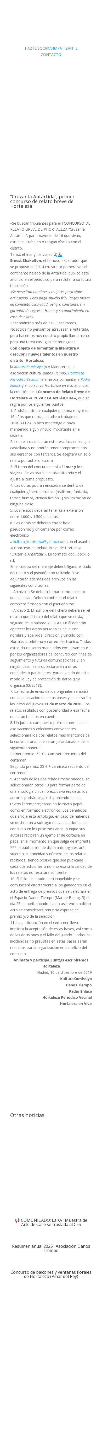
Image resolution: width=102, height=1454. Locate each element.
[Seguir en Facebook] (56, 1427)
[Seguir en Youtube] (87, 1427)
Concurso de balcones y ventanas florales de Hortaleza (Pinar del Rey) (51, 1274)
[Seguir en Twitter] (67, 1427)
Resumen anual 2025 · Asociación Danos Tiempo (51, 1248)
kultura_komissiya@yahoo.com (39, 541)
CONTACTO (51, 54)
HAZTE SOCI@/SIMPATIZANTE (51, 48)
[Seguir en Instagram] (77, 1427)
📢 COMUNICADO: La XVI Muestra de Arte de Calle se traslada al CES (51, 1222)
